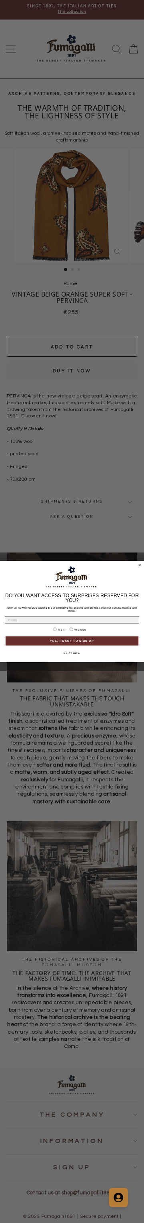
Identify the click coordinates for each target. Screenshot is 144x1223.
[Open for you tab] (118, 1197)
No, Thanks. (72, 653)
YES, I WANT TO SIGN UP (72, 641)
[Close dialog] (140, 565)
